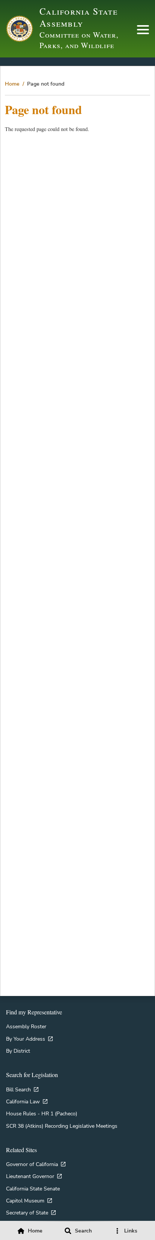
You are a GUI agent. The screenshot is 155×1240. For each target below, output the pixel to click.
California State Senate (33, 1188)
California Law (23, 1101)
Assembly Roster (26, 1026)
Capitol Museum (25, 1200)
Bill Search (18, 1089)
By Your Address (25, 1039)
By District (18, 1051)
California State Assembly (79, 17)
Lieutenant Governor (30, 1176)
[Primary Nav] (143, 29)
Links (130, 1230)
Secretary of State (27, 1212)
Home (12, 83)
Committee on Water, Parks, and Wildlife (79, 40)
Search (83, 1230)
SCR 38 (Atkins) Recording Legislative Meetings (61, 1126)
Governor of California (32, 1164)
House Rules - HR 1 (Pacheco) (41, 1113)
